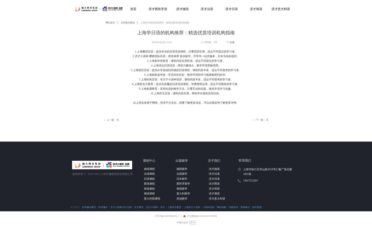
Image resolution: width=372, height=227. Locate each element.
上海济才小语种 (192, 207)
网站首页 (110, 22)
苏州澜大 (103, 207)
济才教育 (139, 207)
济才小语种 (152, 207)
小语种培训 (208, 207)
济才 (162, 207)
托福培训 (233, 207)
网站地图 (221, 207)
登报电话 (245, 207)
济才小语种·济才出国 (121, 207)
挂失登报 (257, 207)
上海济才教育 (174, 207)
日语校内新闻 (128, 22)
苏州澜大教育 (89, 207)
